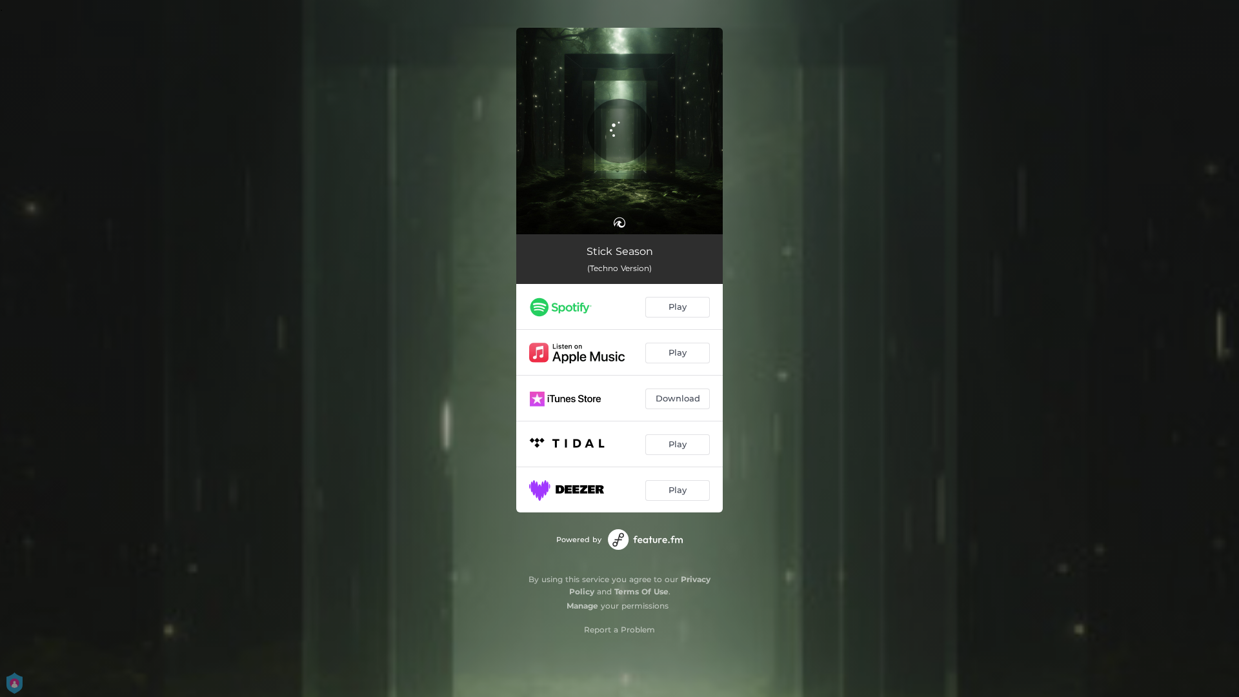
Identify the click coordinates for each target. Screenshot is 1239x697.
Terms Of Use (641, 591)
